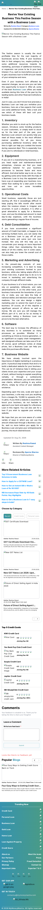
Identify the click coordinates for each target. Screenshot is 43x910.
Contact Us (36, 865)
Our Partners (7, 858)
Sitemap (5, 865)
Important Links (9, 868)
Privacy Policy (8, 861)
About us (6, 854)
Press (38, 858)
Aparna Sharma (34, 29)
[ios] (31, 885)
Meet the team (34, 854)
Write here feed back (12, 726)
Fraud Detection (34, 861)
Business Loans (34, 26)
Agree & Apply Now (21, 715)
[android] (11, 885)
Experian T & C (34, 868)
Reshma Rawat (16, 26)
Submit (21, 745)
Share (11, 463)
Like (3, 463)
